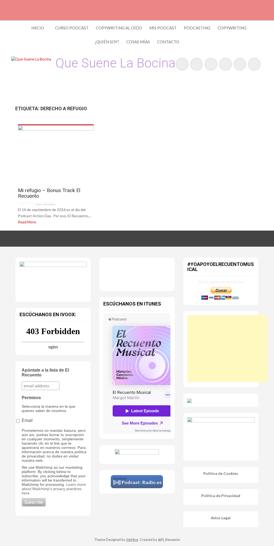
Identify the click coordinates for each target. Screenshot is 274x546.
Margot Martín (45, 203)
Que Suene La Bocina (115, 63)
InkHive (132, 539)
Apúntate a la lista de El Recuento (45, 372)
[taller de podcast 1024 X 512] (53, 278)
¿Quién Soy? (107, 41)
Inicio (37, 27)
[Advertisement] (227, 348)
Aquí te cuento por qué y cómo (220, 281)
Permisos (31, 397)
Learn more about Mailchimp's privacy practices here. (54, 488)
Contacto (168, 41)
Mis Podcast (163, 27)
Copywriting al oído (119, 27)
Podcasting (197, 27)
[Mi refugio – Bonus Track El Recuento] (56, 154)
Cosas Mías (138, 41)
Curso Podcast (72, 27)
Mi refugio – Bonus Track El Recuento (49, 193)
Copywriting (232, 27)
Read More (27, 222)
